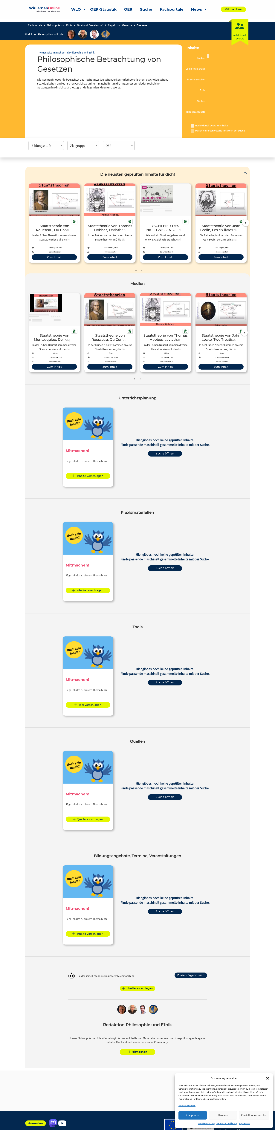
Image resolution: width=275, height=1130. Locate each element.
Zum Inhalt (54, 257)
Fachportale (35, 25)
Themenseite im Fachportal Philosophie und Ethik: (66, 52)
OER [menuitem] (128, 9)
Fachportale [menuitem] (172, 9)
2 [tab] (141, 270)
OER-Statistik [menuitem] (103, 9)
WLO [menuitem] (76, 9)
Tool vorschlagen (90, 705)
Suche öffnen (165, 453)
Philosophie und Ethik (59, 25)
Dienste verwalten (186, 1105)
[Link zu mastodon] (53, 1123)
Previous (28, 223)
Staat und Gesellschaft (90, 25)
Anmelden (35, 1123)
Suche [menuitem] (146, 9)
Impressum (244, 1123)
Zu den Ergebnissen (190, 975)
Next (245, 223)
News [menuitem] (196, 9)
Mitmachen (139, 1052)
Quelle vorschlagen (90, 819)
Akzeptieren (192, 1115)
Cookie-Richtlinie (206, 1123)
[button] (267, 1078)
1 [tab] (136, 270)
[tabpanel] (54, 223)
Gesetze (142, 25)
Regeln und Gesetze (120, 25)
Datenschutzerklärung (226, 1123)
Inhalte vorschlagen (90, 476)
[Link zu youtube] (62, 1123)
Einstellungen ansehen (254, 1115)
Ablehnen (223, 1115)
